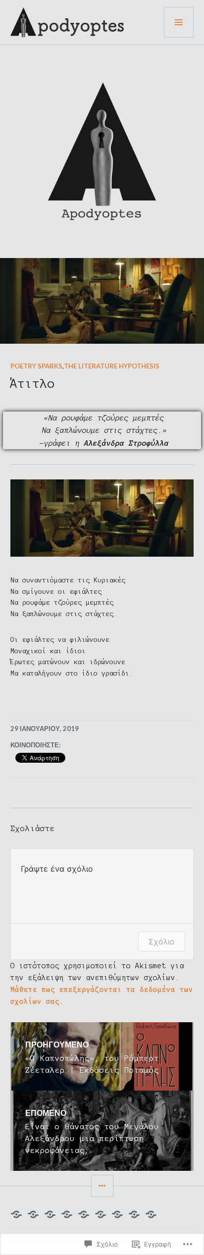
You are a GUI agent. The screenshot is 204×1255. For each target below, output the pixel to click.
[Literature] (33, 1214)
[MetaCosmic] (67, 1214)
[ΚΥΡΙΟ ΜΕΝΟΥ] (179, 22)
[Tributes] (134, 1214)
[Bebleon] (117, 1214)
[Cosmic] (50, 1214)
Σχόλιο (162, 941)
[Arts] (100, 1214)
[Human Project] (84, 1214)
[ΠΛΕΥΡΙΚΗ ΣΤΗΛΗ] (102, 1186)
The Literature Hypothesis (111, 366)
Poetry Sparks (36, 366)
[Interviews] (151, 1214)
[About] (16, 1214)
